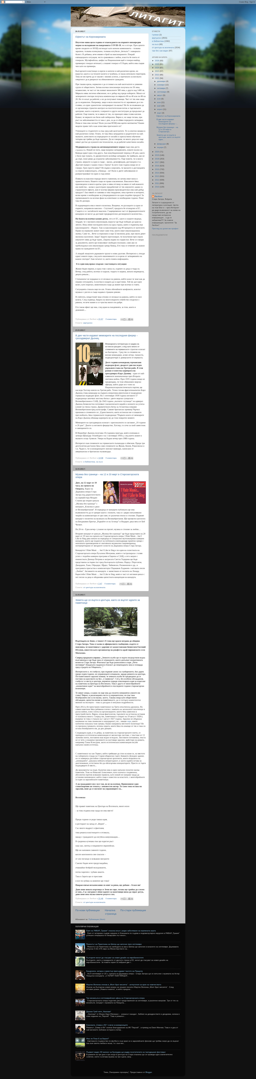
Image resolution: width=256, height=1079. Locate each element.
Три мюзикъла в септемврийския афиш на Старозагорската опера (115, 998)
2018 (157, 159)
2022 (157, 75)
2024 (157, 68)
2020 (157, 152)
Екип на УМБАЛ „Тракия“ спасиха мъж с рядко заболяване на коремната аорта (121, 931)
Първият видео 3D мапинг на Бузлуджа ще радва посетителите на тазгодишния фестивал (125, 1052)
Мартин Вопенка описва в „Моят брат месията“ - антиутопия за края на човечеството (123, 985)
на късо (99, 462)
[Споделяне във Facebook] (129, 319)
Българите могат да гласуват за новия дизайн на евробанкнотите (115, 958)
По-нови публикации (87, 910)
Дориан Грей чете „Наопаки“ (98, 1012)
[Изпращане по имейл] (122, 319)
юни (159, 102)
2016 (157, 166)
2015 (157, 169)
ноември (161, 85)
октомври (161, 88)
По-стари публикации (133, 910)
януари (160, 147)
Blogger (148, 1072)
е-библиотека (89, 462)
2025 (157, 64)
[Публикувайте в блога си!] (124, 319)
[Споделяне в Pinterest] (132, 319)
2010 (157, 187)
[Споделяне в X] (127, 319)
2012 (157, 180)
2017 (157, 162)
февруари (161, 144)
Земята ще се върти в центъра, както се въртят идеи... (168, 137)
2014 (157, 173)
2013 (157, 176)
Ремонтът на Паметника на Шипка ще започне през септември (114, 944)
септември (162, 92)
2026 (157, 61)
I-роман (155, 35)
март (159, 113)
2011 (157, 183)
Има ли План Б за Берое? (97, 1039)
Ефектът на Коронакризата (90, 36)
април (160, 109)
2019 (157, 155)
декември (161, 81)
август (160, 95)
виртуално (87, 323)
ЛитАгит (158, 196)
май (159, 106)
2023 (157, 71)
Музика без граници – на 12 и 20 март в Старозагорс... (167, 129)
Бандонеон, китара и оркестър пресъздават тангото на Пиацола (114, 971)
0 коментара (111, 319)
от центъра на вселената (94, 587)
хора (129, 721)
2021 (157, 78)
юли (159, 99)
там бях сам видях (160, 51)
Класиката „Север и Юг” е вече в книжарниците (107, 1025)
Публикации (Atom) (97, 919)
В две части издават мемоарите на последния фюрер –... (167, 121)
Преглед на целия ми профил (165, 229)
